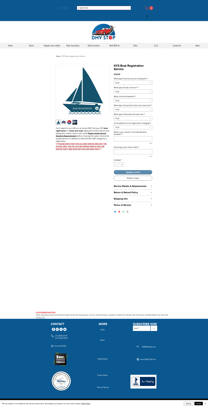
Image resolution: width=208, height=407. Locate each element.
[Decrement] (115, 164)
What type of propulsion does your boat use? (133, 105)
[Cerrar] (205, 403)
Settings (188, 403)
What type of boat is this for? (126, 87)
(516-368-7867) (61, 338)
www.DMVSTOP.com (148, 359)
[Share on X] (127, 211)
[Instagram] (57, 329)
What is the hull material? (125, 96)
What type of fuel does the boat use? (129, 114)
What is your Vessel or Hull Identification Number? (130, 133)
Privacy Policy (85, 403)
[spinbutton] (118, 164)
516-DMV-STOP (61, 336)
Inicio (58, 56)
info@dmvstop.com (149, 347)
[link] (149, 8)
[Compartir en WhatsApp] (123, 211)
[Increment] (121, 164)
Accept (198, 403)
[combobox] (133, 83)
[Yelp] (61, 329)
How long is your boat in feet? (126, 147)
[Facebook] (53, 329)
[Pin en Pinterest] (119, 211)
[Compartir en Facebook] (115, 211)
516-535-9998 (60, 346)
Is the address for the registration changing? (132, 123)
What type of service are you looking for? (131, 79)
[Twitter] (65, 329)
